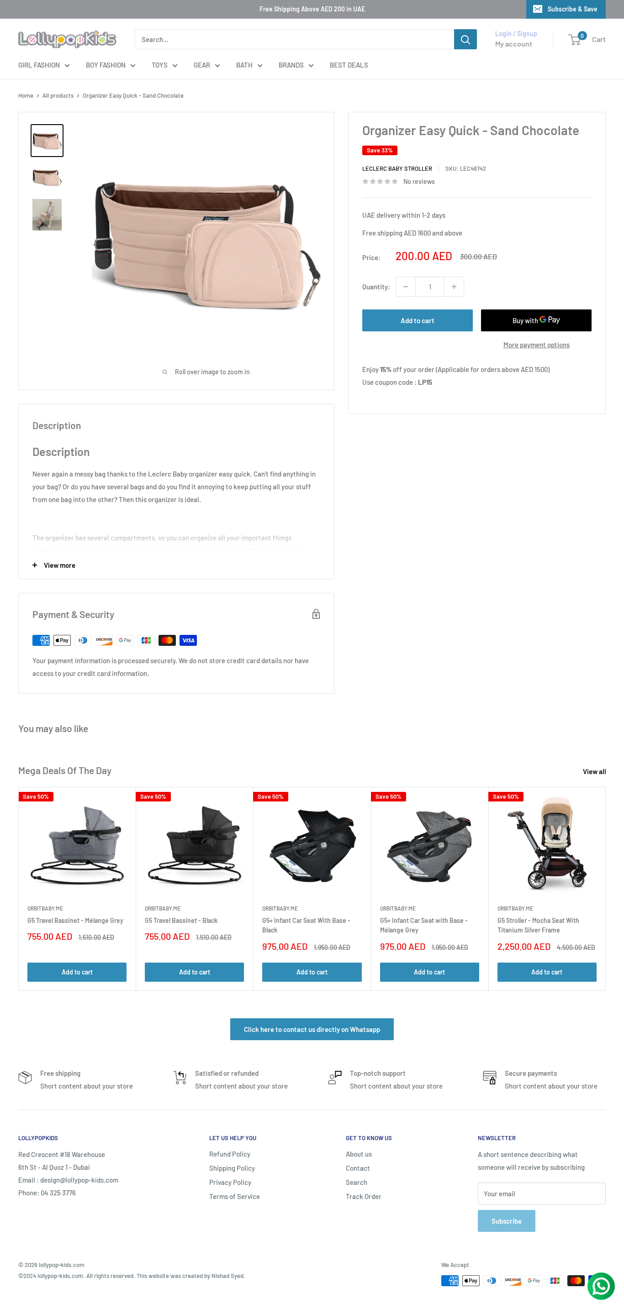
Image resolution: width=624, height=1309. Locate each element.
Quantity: (376, 287)
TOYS (160, 65)
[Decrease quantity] (405, 286)
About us (359, 1154)
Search (356, 1182)
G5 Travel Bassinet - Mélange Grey (75, 920)
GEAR (202, 65)
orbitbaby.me (45, 908)
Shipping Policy (232, 1168)
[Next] (606, 889)
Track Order (363, 1196)
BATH (244, 65)
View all (595, 771)
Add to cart (417, 320)
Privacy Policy (230, 1182)
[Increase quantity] (454, 286)
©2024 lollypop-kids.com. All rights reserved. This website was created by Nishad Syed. (131, 1275)
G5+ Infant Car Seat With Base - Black (306, 925)
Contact (358, 1168)
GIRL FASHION (39, 65)
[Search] (465, 39)
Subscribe (507, 1221)
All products (58, 95)
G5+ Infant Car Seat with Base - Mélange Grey (424, 925)
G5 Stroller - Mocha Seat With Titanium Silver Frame (538, 925)
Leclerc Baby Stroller (397, 168)
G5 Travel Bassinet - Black (181, 920)
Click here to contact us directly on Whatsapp (312, 1029)
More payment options (536, 344)
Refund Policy (229, 1154)
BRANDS (291, 65)
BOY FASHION (106, 65)
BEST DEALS (349, 65)
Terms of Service (234, 1196)
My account (513, 43)
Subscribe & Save (573, 9)
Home (25, 95)
